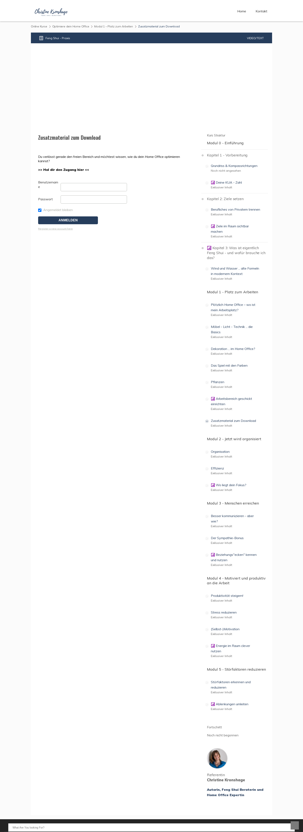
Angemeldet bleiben (57, 210)
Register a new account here (55, 228)
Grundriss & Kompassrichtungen (234, 166)
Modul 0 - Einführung (225, 143)
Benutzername (48, 184)
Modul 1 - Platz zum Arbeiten (232, 292)
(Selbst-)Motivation (225, 629)
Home (241, 11)
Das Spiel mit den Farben (229, 365)
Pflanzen (217, 382)
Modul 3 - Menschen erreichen (233, 503)
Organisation (220, 451)
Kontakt (261, 11)
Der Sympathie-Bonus (227, 538)
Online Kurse (39, 26)
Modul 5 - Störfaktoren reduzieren (236, 669)
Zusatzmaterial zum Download (233, 421)
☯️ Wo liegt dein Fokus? (228, 485)
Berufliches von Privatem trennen (235, 209)
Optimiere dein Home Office (70, 26)
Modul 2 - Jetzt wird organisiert (234, 439)
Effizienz (217, 468)
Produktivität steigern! (227, 596)
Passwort (45, 199)
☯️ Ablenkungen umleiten (229, 704)
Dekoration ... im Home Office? (233, 349)
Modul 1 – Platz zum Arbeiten (113, 26)
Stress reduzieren (224, 612)
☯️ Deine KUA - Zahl (226, 182)
